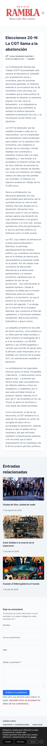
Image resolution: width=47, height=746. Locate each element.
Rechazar (20, 742)
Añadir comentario (12, 662)
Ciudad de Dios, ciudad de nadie (19, 504)
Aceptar (8, 742)
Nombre (6, 625)
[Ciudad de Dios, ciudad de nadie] (23, 488)
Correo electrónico (11, 637)
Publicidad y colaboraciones (16, 725)
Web (5, 650)
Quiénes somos (9, 721)
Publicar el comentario (16, 692)
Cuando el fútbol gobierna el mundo (21, 583)
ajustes (33, 737)
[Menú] (43, 13)
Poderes (31, 59)
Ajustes (33, 742)
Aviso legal (38, 725)
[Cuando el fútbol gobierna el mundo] (23, 568)
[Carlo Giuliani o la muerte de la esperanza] (23, 527)
